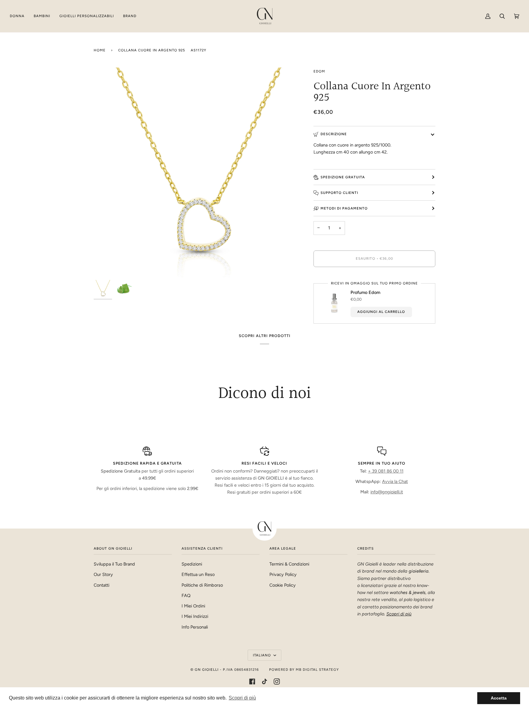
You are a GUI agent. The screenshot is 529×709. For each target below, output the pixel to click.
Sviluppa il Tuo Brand (114, 564)
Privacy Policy (283, 574)
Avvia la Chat (395, 481)
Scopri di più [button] (242, 697)
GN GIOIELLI (207, 669)
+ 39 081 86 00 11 (385, 471)
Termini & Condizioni (289, 564)
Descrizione (334, 134)
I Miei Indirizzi (195, 616)
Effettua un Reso (198, 574)
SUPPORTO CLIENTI (339, 193)
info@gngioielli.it (386, 492)
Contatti (101, 585)
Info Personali (195, 627)
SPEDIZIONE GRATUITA (343, 177)
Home (100, 50)
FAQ (186, 595)
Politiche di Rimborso (202, 585)
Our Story (103, 574)
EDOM (319, 71)
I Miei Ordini (193, 606)
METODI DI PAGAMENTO (344, 208)
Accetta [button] (499, 698)
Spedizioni (192, 564)
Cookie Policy (282, 585)
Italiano (262, 655)
